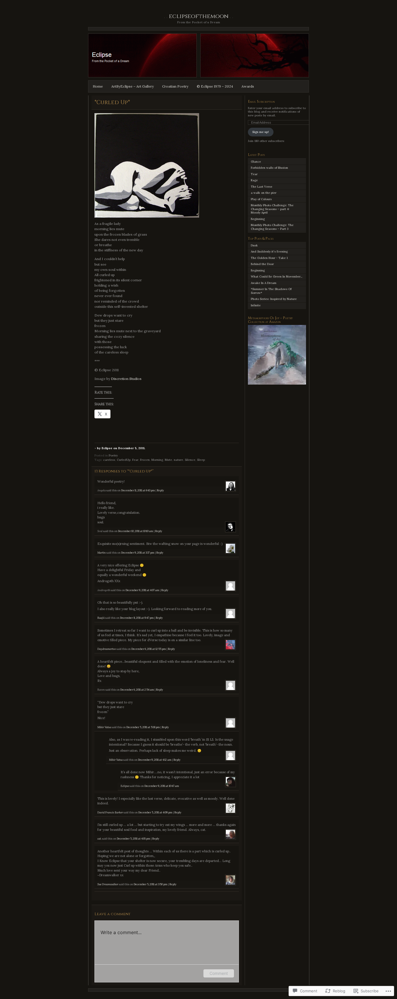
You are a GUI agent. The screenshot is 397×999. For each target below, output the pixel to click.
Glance (256, 161)
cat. (99, 838)
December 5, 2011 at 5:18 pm (143, 727)
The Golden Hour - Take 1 (269, 258)
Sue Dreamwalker (107, 884)
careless (109, 460)
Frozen (145, 460)
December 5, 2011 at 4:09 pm (155, 812)
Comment (219, 973)
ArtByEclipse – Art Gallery (132, 86)
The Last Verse (261, 187)
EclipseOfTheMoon (198, 16)
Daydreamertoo (106, 649)
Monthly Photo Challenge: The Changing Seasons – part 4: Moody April (272, 208)
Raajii (101, 618)
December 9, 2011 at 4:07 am (142, 590)
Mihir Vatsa (104, 727)
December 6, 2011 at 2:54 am (137, 690)
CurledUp (123, 460)
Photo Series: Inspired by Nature (274, 299)
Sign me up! (260, 132)
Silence (190, 460)
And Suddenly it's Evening (269, 251)
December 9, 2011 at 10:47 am (161, 786)
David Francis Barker (110, 812)
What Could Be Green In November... (276, 276)
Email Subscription (261, 101)
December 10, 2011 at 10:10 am (135, 531)
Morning (157, 460)
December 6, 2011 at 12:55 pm (148, 649)
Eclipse (125, 786)
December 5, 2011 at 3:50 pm (150, 884)
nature (178, 460)
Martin (101, 552)
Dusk (254, 245)
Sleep (201, 460)
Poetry (113, 455)
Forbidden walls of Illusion (269, 168)
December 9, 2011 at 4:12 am (154, 760)
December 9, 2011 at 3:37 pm (137, 552)
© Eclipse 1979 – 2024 (215, 86)
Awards (248, 86)
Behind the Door (262, 264)
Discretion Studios (126, 378)
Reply (160, 490)
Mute (168, 460)
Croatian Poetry (175, 86)
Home (98, 86)
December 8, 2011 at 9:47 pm (137, 618)
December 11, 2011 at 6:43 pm (138, 490)
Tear (254, 174)
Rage (254, 180)
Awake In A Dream (263, 283)
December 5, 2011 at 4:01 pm (133, 838)
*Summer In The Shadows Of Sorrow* (271, 291)
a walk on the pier (263, 193)
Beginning (258, 219)
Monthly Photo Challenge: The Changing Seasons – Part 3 (272, 227)
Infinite (256, 305)
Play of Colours (261, 199)
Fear (135, 460)
